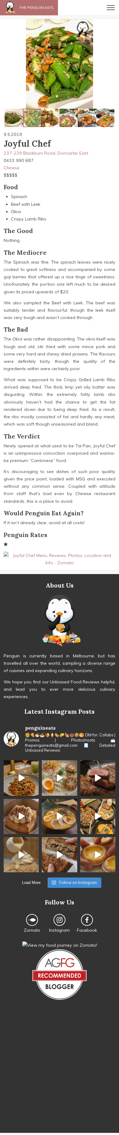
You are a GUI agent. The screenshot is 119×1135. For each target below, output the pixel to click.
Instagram (59, 930)
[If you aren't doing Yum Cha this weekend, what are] (97, 854)
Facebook (87, 930)
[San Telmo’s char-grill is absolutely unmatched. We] (97, 777)
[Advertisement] (59, 1073)
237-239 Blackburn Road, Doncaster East (46, 153)
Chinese (12, 168)
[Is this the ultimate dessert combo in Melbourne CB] (21, 854)
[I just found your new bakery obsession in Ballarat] (21, 816)
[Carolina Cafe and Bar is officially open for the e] (21, 777)
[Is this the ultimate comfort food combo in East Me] (59, 854)
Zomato (32, 930)
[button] (5, 64)
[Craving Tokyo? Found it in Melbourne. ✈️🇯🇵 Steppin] (97, 816)
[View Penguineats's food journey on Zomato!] (59, 945)
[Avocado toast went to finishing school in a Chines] (59, 777)
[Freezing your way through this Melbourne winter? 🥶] (59, 816)
